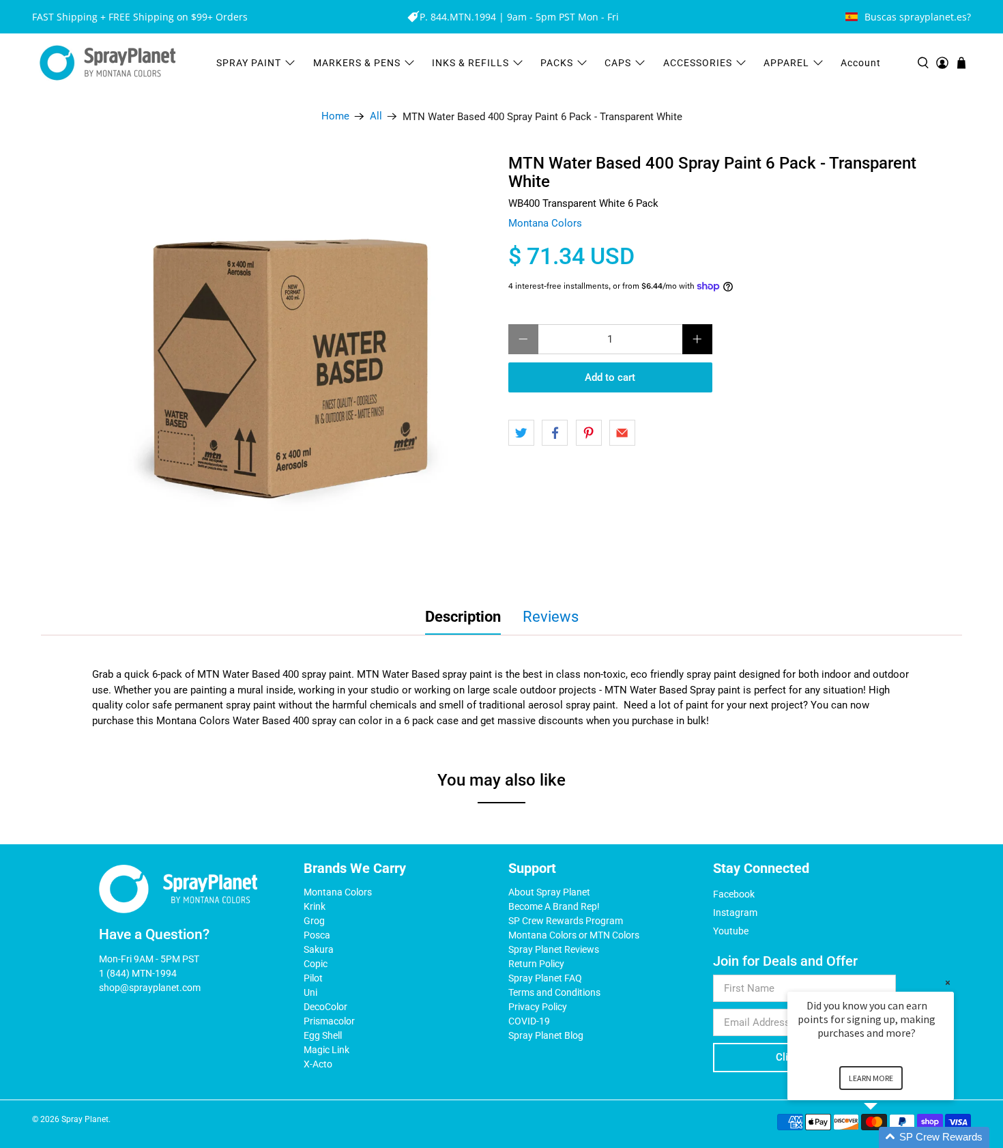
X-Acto (318, 1064)
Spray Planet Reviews (553, 949)
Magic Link (326, 1049)
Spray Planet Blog (545, 1035)
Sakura (319, 949)
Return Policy (536, 963)
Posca (317, 935)
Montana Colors (545, 223)
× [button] (947, 982)
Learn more (871, 1078)
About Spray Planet (549, 892)
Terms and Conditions (554, 992)
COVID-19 (529, 1021)
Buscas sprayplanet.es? (917, 16)
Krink (314, 906)
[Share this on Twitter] (521, 433)
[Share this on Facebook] (555, 433)
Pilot (313, 978)
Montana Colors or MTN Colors (573, 935)
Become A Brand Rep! (554, 906)
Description (463, 616)
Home (335, 116)
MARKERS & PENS (357, 62)
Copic (316, 963)
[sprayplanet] (108, 63)
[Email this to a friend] (622, 433)
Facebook (734, 894)
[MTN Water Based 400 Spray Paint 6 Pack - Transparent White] (283, 366)
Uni (310, 992)
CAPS (618, 62)
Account (861, 62)
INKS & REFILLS (470, 62)
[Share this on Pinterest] (589, 433)
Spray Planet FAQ (545, 978)
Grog (314, 920)
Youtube (730, 930)
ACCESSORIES (697, 62)
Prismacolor (329, 1021)
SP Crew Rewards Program (565, 920)
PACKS (556, 62)
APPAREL (786, 62)
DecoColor (325, 1006)
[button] (887, 1137)
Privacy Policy (537, 1006)
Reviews (551, 616)
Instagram (735, 912)
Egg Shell (323, 1035)
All (376, 116)
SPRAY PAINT (248, 62)
